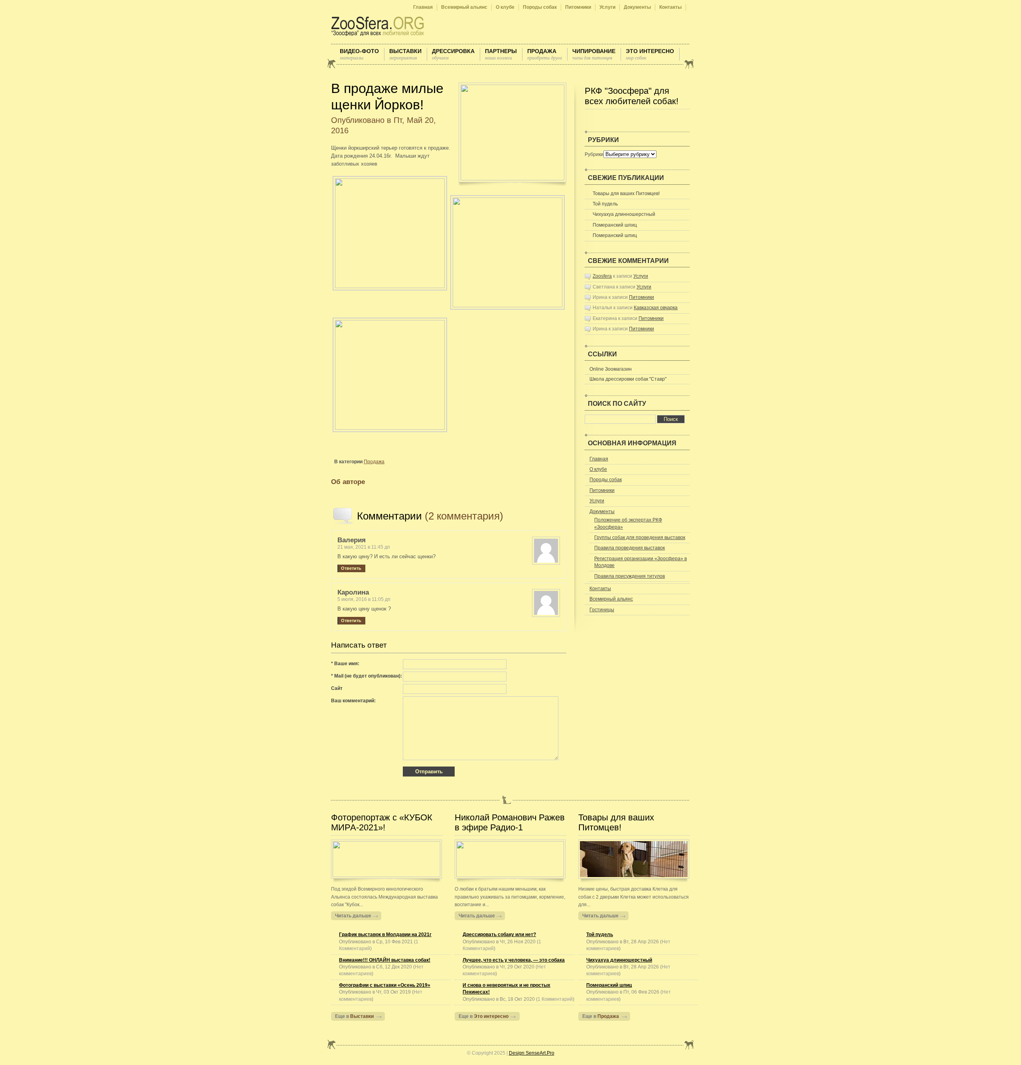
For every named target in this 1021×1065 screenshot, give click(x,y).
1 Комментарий (555, 999)
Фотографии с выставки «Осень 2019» (384, 985)
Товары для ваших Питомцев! (626, 193)
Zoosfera (602, 276)
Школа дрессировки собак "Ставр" (627, 379)
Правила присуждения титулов (629, 576)
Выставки (405, 54)
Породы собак (540, 7)
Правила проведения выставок (629, 548)
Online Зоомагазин (610, 369)
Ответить (351, 568)
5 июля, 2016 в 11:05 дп (363, 599)
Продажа (544, 54)
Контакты (670, 7)
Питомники (578, 7)
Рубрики (594, 154)
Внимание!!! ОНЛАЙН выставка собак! (384, 960)
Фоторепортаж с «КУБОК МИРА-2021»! (381, 822)
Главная (423, 7)
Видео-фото (359, 54)
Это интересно (650, 54)
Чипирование (593, 54)
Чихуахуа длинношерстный (624, 214)
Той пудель (605, 204)
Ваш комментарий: (353, 700)
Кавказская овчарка (656, 307)
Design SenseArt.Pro (531, 1053)
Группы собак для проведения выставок (639, 537)
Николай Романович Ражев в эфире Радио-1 (510, 822)
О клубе (505, 7)
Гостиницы (601, 610)
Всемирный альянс (464, 7)
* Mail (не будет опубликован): (366, 676)
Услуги (607, 7)
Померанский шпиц (615, 225)
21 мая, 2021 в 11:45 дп (363, 547)
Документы (637, 7)
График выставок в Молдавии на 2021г (385, 934)
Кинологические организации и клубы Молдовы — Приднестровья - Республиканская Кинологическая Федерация (379, 26)
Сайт (337, 688)
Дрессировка (453, 54)
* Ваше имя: (345, 663)
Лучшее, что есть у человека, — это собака (514, 960)
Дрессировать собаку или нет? (499, 934)
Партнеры (501, 54)
